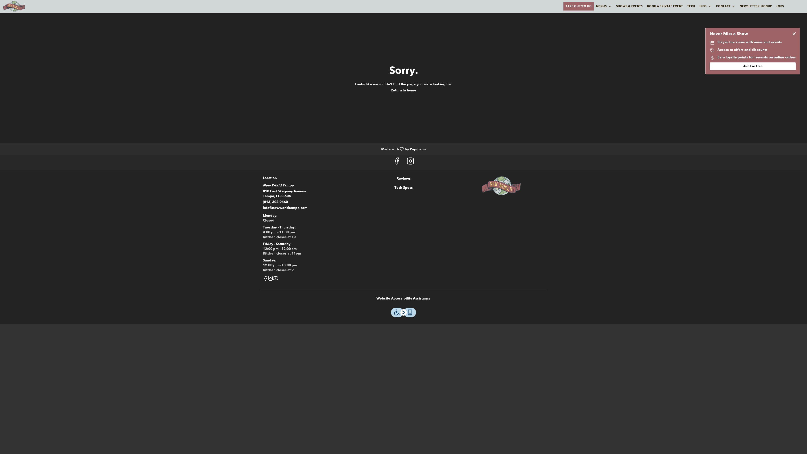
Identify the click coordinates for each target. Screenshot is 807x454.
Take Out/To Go (579, 6)
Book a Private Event (665, 6)
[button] (604, 6)
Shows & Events (629, 6)
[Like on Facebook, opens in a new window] (396, 162)
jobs (780, 6)
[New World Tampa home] (22, 6)
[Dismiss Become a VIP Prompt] (794, 33)
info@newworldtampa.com (285, 208)
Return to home (403, 90)
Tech (691, 6)
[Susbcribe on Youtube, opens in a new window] (275, 279)
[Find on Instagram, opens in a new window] (410, 162)
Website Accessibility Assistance (403, 298)
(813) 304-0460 (275, 202)
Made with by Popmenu (214, 149)
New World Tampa (501, 185)
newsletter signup (756, 6)
